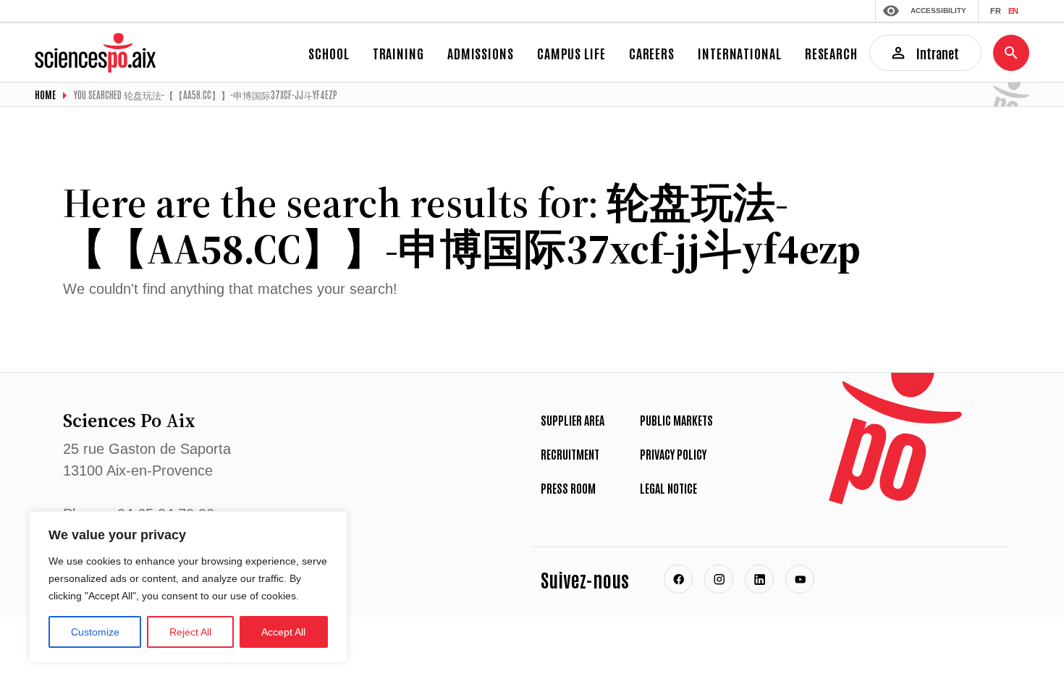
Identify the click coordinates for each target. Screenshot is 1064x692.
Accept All (283, 632)
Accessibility (938, 10)
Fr (995, 11)
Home (45, 94)
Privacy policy (673, 454)
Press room (568, 488)
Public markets (676, 420)
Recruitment (570, 454)
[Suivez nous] (678, 579)
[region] (188, 587)
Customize (95, 632)
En (1013, 11)
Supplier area (572, 420)
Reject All (190, 632)
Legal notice (668, 488)
